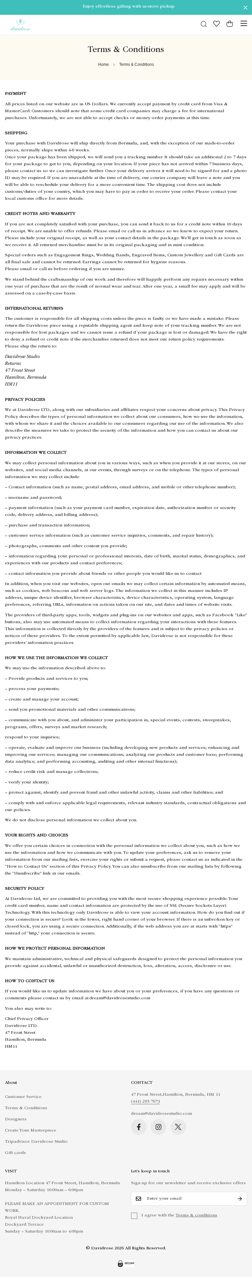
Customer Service (23, 1097)
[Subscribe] (240, 1199)
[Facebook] (139, 1127)
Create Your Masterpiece (30, 1130)
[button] (230, 24)
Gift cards (15, 1153)
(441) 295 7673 (145, 1101)
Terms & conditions (196, 1215)
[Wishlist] (216, 24)
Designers (16, 1119)
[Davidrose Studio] (20, 25)
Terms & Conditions (26, 1108)
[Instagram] (158, 1127)
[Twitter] (178, 1127)
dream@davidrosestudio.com (161, 1113)
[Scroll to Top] (239, 1241)
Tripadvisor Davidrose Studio (36, 1141)
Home (103, 64)
